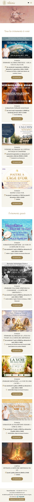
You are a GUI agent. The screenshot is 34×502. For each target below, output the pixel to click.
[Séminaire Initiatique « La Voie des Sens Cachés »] (17, 366)
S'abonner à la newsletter (17, 499)
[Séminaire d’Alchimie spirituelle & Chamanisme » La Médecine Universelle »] (17, 273)
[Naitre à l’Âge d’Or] (17, 178)
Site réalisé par (13, 496)
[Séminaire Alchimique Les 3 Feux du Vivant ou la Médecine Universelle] (17, 321)
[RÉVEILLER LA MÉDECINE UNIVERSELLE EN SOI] (17, 453)
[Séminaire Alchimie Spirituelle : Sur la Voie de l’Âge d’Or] (17, 48)
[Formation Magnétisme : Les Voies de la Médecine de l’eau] (17, 230)
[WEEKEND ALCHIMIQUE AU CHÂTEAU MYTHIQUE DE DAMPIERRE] (17, 134)
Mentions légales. (28, 494)
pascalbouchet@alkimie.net (17, 492)
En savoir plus (17, 77)
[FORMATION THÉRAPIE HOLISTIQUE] (17, 93)
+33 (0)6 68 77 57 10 (21, 490)
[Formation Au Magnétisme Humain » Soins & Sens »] (17, 410)
